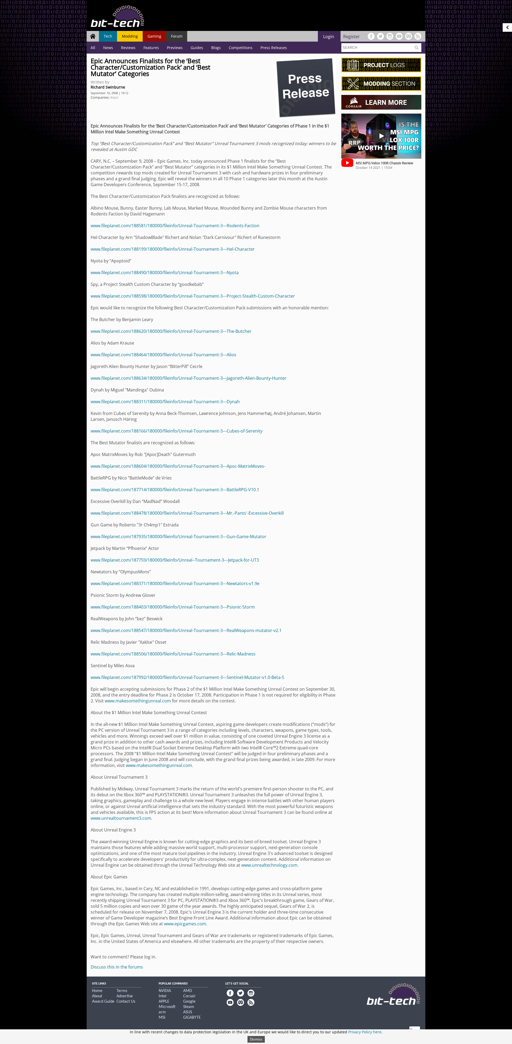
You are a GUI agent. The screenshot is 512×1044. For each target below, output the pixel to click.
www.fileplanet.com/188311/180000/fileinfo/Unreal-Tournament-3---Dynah (165, 402)
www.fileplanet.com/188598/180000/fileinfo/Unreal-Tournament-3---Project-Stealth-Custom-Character (193, 296)
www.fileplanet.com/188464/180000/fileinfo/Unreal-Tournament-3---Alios (163, 355)
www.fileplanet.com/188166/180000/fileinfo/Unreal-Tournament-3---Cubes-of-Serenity (176, 431)
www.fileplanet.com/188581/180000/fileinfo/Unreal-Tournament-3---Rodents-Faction (175, 226)
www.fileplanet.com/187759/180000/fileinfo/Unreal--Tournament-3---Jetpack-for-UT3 (175, 560)
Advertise (125, 996)
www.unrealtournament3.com (121, 818)
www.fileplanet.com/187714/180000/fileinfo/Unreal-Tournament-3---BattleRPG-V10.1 (175, 490)
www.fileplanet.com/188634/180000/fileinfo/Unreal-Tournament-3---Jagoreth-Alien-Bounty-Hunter (188, 378)
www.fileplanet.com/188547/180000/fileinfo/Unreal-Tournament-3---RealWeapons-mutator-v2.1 (186, 630)
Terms (122, 991)
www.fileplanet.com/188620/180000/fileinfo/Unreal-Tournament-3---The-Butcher (171, 331)
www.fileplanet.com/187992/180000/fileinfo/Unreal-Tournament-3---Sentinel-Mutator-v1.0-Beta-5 (187, 677)
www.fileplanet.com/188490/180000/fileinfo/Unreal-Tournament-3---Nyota (165, 272)
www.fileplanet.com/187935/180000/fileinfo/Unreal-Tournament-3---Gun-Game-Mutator (178, 536)
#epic (114, 97)
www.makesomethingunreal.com (138, 701)
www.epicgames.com (185, 924)
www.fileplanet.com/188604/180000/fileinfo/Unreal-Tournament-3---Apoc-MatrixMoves (177, 466)
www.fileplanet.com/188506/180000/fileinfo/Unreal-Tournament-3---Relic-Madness (173, 654)
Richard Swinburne (108, 87)
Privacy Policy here (364, 1031)
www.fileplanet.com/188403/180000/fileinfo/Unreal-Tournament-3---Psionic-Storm (173, 607)
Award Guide (103, 1001)
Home (97, 991)
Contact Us (126, 1001)
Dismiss (256, 1039)
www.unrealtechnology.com (269, 865)
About (97, 996)
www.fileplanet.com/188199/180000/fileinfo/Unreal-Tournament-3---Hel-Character (173, 249)
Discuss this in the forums (117, 967)
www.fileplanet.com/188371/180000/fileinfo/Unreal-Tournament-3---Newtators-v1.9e (175, 583)
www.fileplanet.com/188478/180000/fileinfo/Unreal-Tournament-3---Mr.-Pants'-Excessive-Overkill (187, 513)
